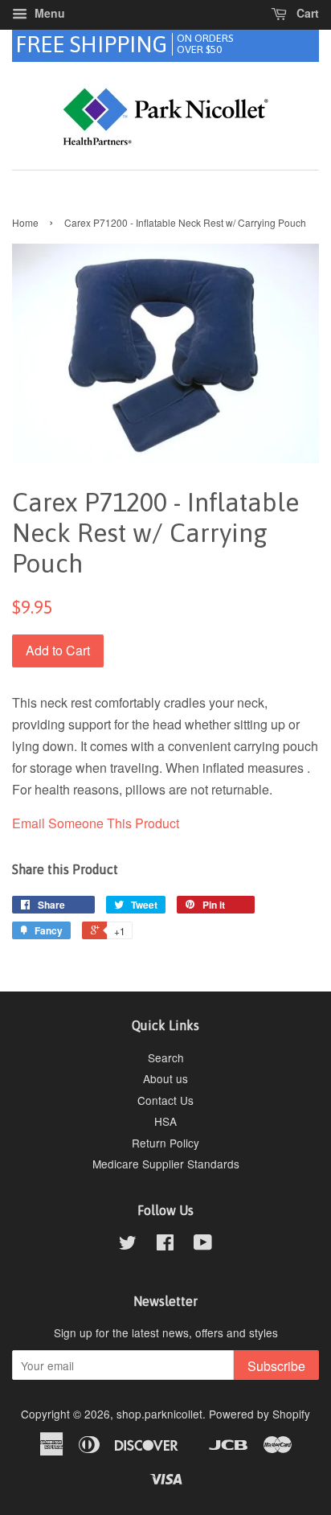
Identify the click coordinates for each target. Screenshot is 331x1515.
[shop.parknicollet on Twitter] (128, 1245)
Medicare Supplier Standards (165, 1164)
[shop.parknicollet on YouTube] (203, 1245)
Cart (306, 13)
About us (165, 1078)
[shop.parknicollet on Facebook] (165, 1245)
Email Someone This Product (95, 823)
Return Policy (165, 1143)
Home (25, 222)
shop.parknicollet (159, 1414)
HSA (165, 1121)
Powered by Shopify (259, 1414)
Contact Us (165, 1100)
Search (166, 1057)
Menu (48, 13)
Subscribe (276, 1366)
